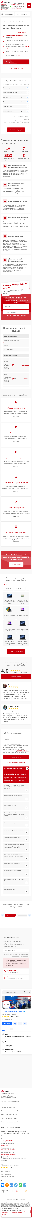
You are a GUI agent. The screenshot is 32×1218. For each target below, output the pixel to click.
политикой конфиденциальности (18, 316)
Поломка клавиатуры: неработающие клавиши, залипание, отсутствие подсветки (7, 379)
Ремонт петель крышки (8, 101)
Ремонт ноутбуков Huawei (9, 1114)
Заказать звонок (16, 564)
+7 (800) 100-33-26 (18, 7)
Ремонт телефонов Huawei (9, 1111)
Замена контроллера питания (10, 92)
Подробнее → (26, 365)
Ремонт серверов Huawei (9, 1118)
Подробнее (16, 416)
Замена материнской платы (9, 87)
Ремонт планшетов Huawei (9, 1122)
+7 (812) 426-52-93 (18, 3)
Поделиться (2, 1185)
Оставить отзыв (16, 677)
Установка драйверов (8, 111)
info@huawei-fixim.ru (8, 1150)
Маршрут (8, 1023)
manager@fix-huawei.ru (8, 1154)
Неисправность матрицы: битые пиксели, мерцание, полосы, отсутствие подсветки (7, 365)
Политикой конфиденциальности (20, 956)
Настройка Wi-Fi (7, 97)
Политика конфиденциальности (16, 1199)
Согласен (26, 1212)
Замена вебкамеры (7, 106)
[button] (2, 915)
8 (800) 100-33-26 (6, 1145)
